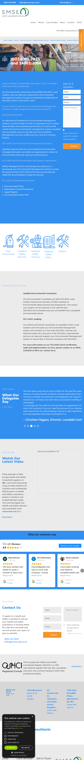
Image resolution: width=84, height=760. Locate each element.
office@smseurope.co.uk (29, 3)
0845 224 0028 (9, 3)
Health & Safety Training (58, 40)
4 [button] (35, 434)
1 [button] (25, 434)
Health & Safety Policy (74, 40)
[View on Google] (5, 567)
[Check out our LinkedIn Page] (81, 3)
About (41, 22)
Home (33, 22)
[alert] (18, 736)
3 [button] (31, 434)
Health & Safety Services (41, 40)
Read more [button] (8, 584)
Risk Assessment (26, 40)
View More (7, 407)
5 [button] (38, 434)
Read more (19, 728)
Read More (7, 525)
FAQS (79, 22)
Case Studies (52, 22)
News (62, 22)
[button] (2, 579)
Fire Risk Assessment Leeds (69, 30)
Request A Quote (81, 40)
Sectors (16, 40)
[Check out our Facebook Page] (75, 3)
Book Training (8, 40)
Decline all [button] (25, 748)
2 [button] (28, 434)
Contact (71, 22)
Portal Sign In (65, 3)
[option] (52, 409)
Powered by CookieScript (18, 755)
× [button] (32, 716)
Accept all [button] (11, 748)
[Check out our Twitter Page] (78, 3)
